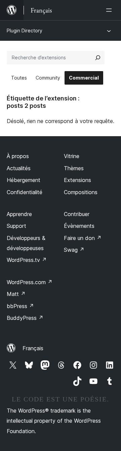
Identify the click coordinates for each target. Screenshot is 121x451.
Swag (74, 249)
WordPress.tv (27, 260)
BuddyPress (25, 317)
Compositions (80, 192)
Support (16, 225)
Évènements (79, 225)
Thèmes (74, 168)
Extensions (77, 180)
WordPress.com (29, 282)
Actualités (19, 168)
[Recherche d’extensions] (98, 57)
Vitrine (71, 156)
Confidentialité (24, 192)
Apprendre (19, 214)
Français (33, 348)
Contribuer (76, 214)
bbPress (20, 306)
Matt (16, 294)
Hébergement (23, 180)
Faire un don (83, 238)
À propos (18, 156)
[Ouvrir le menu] (110, 10)
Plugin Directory (24, 30)
